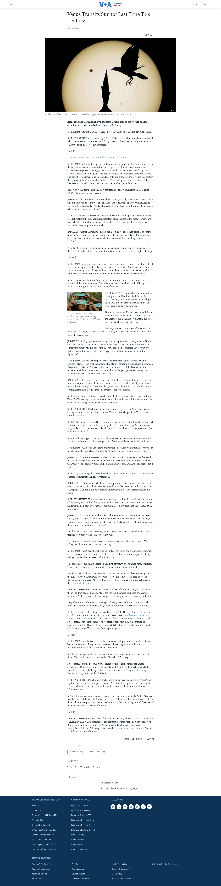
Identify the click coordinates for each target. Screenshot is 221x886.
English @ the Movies (80, 811)
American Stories (39, 874)
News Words (76, 845)
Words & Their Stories (121, 879)
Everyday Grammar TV (81, 815)
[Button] (149, 35)
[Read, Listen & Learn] (213, 4)
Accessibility (37, 820)
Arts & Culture (38, 879)
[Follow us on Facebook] (112, 806)
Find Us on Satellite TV (41, 840)
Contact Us (36, 811)
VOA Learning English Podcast (165, 864)
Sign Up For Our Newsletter (44, 830)
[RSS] (137, 806)
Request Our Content (41, 825)
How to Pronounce (79, 849)
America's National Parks (43, 864)
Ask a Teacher (78, 869)
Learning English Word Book (44, 845)
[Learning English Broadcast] (197, 4)
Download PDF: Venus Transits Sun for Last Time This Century (97, 158)
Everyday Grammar (80, 879)
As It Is (75, 864)
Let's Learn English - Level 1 (83, 825)
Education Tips (78, 874)
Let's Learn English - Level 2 (83, 830)
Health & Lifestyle (119, 864)
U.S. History (117, 874)
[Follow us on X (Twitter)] (119, 806)
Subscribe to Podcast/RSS (43, 835)
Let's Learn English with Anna (84, 820)
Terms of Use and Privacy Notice (46, 815)
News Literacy (77, 840)
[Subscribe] (149, 806)
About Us (36, 806)
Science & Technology (121, 869)
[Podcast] (143, 806)
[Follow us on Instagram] (131, 806)
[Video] (205, 4)
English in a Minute (79, 806)
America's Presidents (41, 869)
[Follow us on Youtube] (125, 806)
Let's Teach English (79, 835)
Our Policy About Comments (44, 849)
